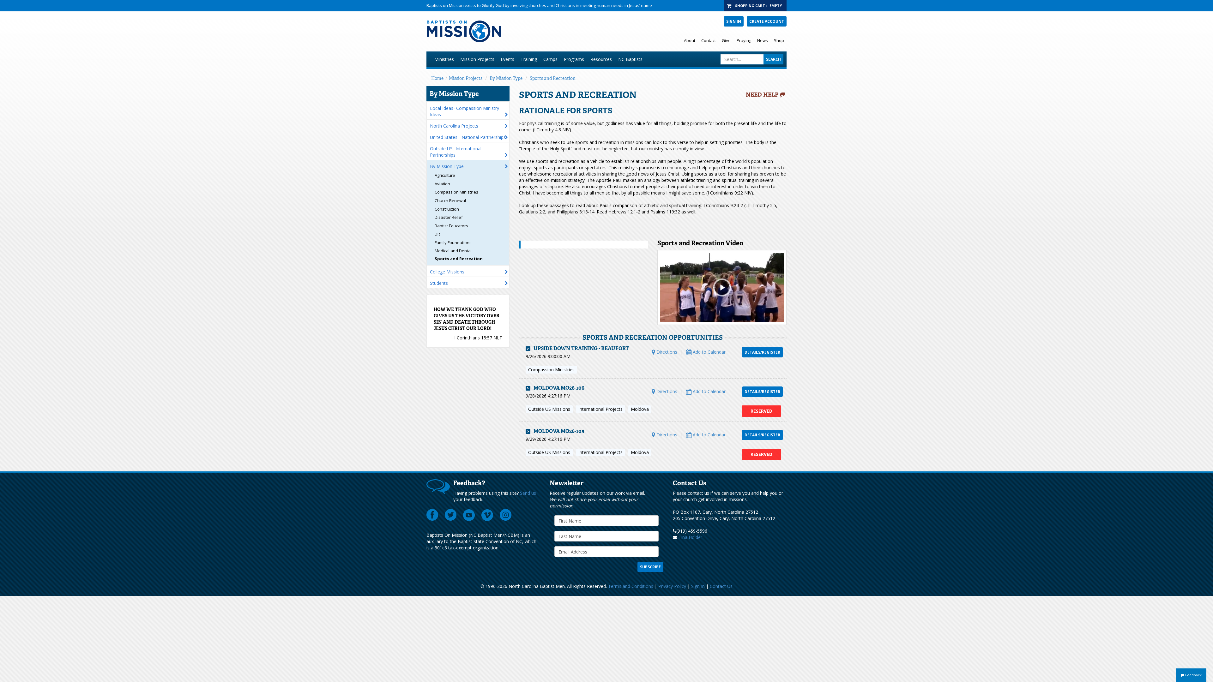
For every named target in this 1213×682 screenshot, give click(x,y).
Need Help (762, 95)
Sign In (733, 21)
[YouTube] (469, 515)
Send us (528, 493)
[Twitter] (451, 515)
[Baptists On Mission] (529, 31)
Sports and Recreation (553, 78)
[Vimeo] (487, 515)
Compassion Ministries (456, 192)
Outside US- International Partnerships (455, 152)
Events (507, 59)
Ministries (444, 59)
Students (439, 283)
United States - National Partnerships (468, 137)
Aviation (442, 184)
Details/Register (762, 352)
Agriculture (445, 175)
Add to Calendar (708, 352)
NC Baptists (630, 59)
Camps (550, 59)
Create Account (766, 21)
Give (726, 40)
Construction (447, 209)
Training (529, 59)
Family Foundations (453, 242)
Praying (744, 40)
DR (437, 234)
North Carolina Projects (454, 126)
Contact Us (721, 586)
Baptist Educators (451, 226)
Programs (574, 59)
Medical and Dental (453, 251)
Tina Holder (690, 537)
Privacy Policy (672, 586)
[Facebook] (432, 515)
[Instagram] (506, 515)
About (689, 40)
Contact (708, 40)
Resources (601, 59)
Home (437, 78)
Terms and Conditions (630, 586)
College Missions (447, 272)
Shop (779, 40)
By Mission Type (506, 78)
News (762, 40)
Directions (666, 352)
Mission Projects (477, 59)
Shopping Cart (750, 5)
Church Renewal (450, 200)
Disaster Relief (449, 217)
